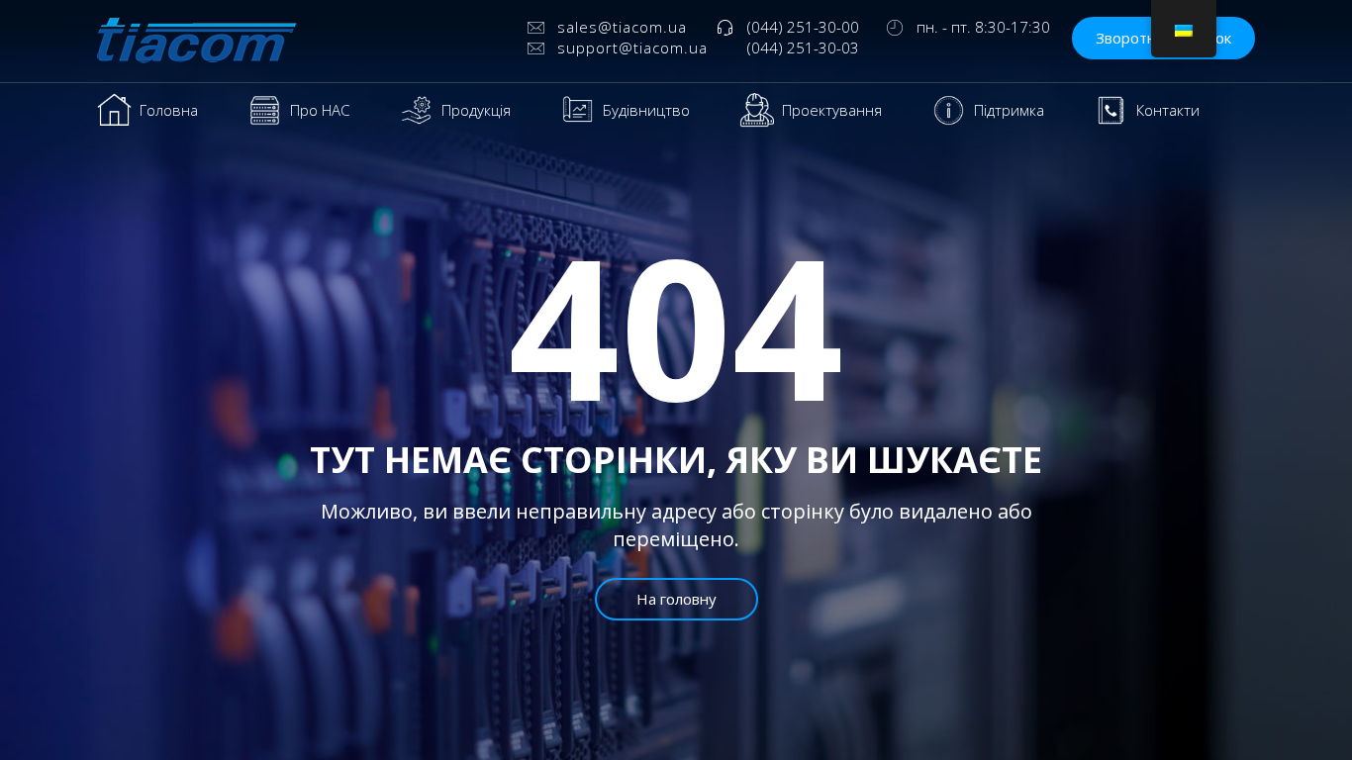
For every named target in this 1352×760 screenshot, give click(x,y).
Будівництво (646, 110)
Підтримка (1009, 110)
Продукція (476, 110)
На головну (676, 599)
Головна (169, 110)
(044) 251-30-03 (803, 47)
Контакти (1168, 110)
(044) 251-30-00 (803, 27)
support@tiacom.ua (632, 47)
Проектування (832, 110)
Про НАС (319, 110)
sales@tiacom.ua (622, 27)
